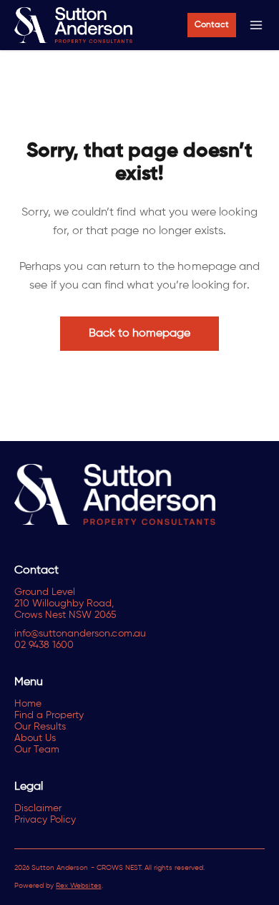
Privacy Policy (45, 820)
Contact (212, 25)
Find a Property (49, 715)
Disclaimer (38, 808)
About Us (35, 738)
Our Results (40, 727)
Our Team (36, 750)
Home (27, 704)
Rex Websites (78, 885)
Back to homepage (140, 333)
